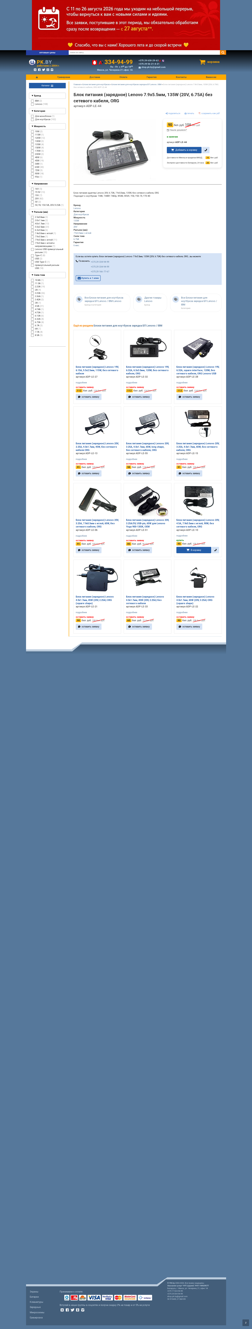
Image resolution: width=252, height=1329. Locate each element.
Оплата (123, 77)
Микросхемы (37, 1312)
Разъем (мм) (41, 212)
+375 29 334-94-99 (100, 262)
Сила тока (39, 275)
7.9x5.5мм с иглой (82, 233)
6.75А (76, 239)
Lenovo (77, 208)
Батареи (34, 1296)
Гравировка (63, 77)
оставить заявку (90, 396)
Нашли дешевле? (178, 130)
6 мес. (77, 245)
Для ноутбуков (81, 214)
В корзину (196, 550)
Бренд (37, 95)
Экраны (34, 1291)
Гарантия (152, 77)
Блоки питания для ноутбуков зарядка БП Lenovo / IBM (136, 84)
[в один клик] (205, 150)
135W (76, 220)
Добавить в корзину (186, 150)
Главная (77, 84)
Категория (39, 111)
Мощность (40, 126)
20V (75, 227)
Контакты (181, 77)
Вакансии (211, 77)
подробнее (81, 382)
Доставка (94, 77)
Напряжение (41, 183)
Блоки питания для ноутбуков (96, 84)
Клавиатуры (36, 1302)
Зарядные (35, 1307)
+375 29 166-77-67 (100, 271)
